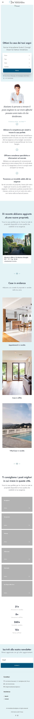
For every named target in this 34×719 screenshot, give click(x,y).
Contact (7, 699)
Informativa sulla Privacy (17, 712)
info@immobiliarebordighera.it (12, 686)
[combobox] (17, 55)
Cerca (17, 70)
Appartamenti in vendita (17, 345)
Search (6, 696)
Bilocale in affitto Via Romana (12, 257)
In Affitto (27, 236)
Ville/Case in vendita (17, 451)
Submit (17, 665)
